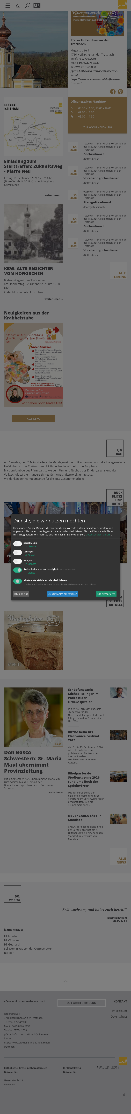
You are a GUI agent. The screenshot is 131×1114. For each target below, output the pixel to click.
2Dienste (30, 546)
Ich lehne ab (21, 594)
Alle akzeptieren (106, 594)
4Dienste (30, 555)
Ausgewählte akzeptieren (62, 594)
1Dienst (29, 572)
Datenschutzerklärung (98, 534)
